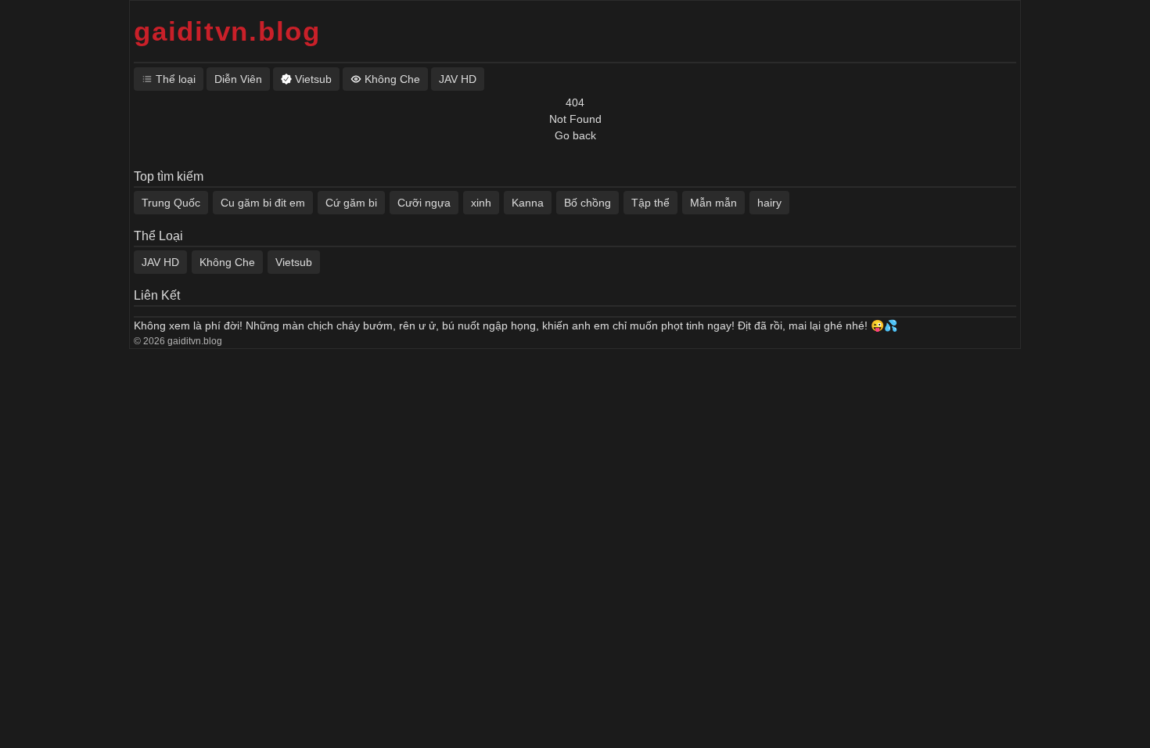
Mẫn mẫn (713, 202)
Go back (575, 135)
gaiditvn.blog (227, 31)
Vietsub (293, 262)
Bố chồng (587, 202)
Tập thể (650, 202)
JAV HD (160, 262)
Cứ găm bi (351, 202)
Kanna (528, 202)
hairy (769, 202)
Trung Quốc (171, 202)
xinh (481, 202)
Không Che (227, 262)
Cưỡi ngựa (424, 202)
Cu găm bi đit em (263, 202)
